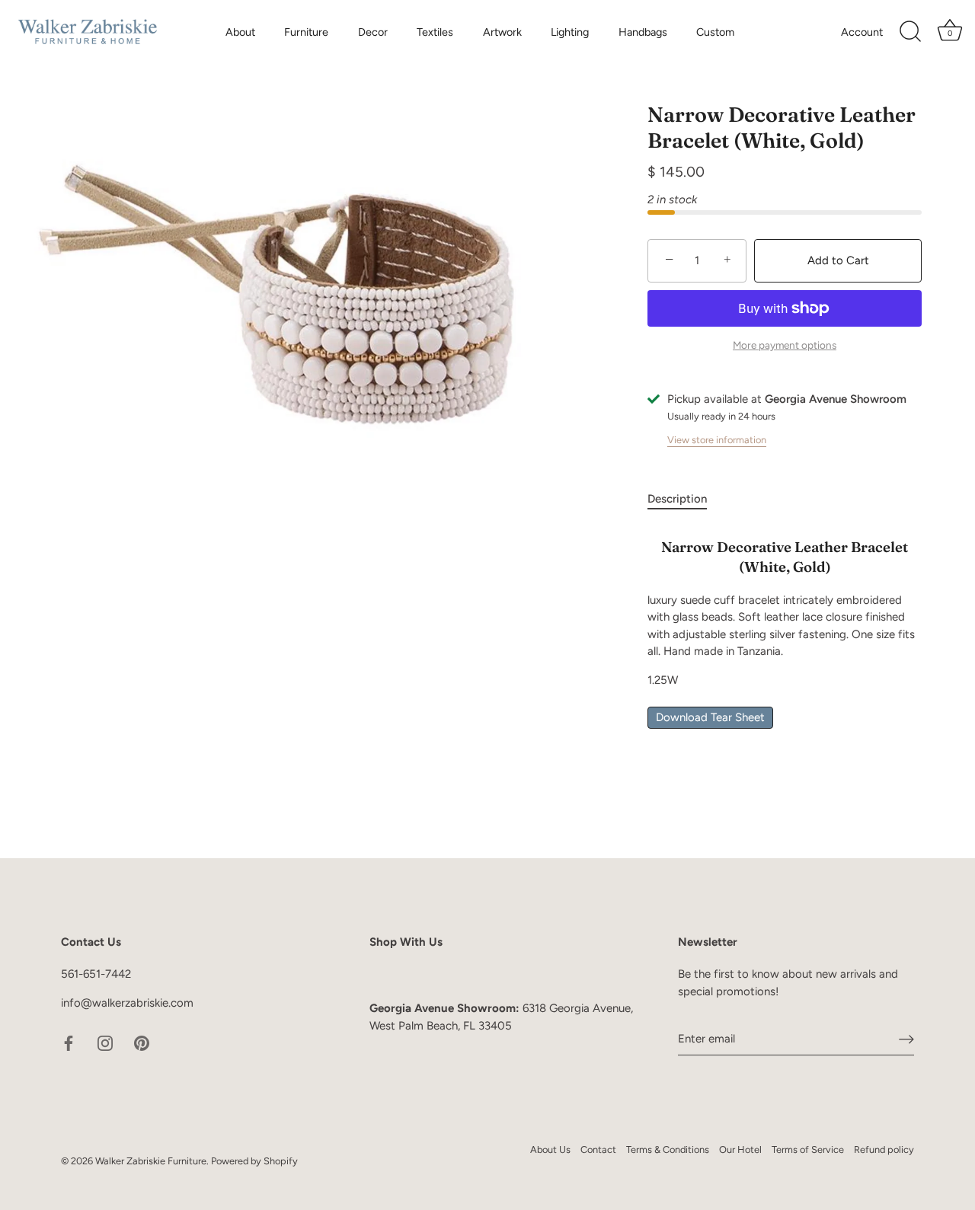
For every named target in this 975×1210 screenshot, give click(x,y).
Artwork (502, 32)
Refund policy (884, 1149)
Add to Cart (838, 260)
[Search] (910, 32)
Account (862, 32)
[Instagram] (105, 1042)
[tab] (684, 499)
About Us (550, 1149)
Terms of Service (808, 1149)
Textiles (435, 32)
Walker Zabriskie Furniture (150, 1161)
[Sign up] (906, 1038)
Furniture (306, 32)
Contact (598, 1149)
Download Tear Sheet (710, 717)
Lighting (570, 32)
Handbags (643, 32)
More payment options (784, 345)
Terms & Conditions (667, 1149)
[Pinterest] (141, 1042)
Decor (373, 32)
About (240, 32)
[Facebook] (68, 1042)
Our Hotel (740, 1149)
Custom (715, 32)
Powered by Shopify (254, 1161)
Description (677, 499)
